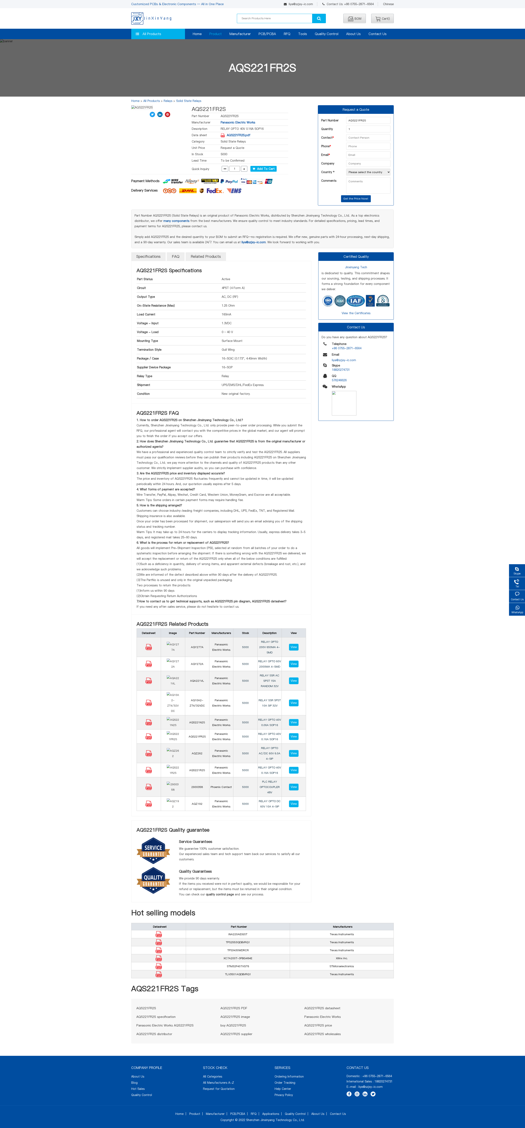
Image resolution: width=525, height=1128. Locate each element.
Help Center (283, 1089)
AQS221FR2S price (318, 1025)
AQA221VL (197, 681)
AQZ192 (197, 804)
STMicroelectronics (342, 966)
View (294, 647)
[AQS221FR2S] (149, 738)
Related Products (206, 256)
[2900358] (149, 789)
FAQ (175, 256)
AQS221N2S (197, 722)
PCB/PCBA (267, 34)
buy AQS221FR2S (233, 1025)
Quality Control (326, 34)
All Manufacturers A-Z (218, 1083)
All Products (152, 34)
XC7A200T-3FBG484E (238, 958)
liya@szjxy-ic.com (301, 4)
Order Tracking (285, 1083)
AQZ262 (197, 753)
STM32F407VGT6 (238, 966)
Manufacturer (240, 34)
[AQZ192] (149, 806)
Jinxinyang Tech (356, 267)
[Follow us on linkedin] (365, 1093)
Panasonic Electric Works (238, 122)
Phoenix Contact (221, 787)
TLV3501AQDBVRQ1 (238, 974)
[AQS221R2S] (149, 772)
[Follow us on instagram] (357, 1093)
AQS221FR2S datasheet (322, 1008)
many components (176, 221)
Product (215, 34)
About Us (353, 34)
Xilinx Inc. (342, 958)
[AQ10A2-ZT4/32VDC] (149, 705)
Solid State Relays (188, 101)
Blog (134, 1083)
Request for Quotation (219, 1089)
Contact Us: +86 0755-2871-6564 (350, 4)
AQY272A (197, 664)
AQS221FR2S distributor (154, 1034)
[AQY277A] (149, 649)
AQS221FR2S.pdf (238, 135)
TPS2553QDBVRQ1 (238, 942)
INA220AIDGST (237, 934)
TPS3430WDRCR (238, 950)
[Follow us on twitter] (373, 1093)
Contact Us (378, 34)
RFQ (287, 34)
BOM (358, 19)
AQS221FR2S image (235, 1017)
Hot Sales (138, 1089)
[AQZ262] (149, 755)
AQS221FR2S (197, 736)
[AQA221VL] (149, 683)
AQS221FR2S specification (156, 1017)
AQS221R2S (197, 770)
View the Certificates (356, 313)
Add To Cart (265, 169)
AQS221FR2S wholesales (322, 1034)
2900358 (197, 787)
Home (197, 34)
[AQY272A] (149, 666)
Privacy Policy (284, 1095)
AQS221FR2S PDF (233, 1008)
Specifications (148, 256)
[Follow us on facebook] (349, 1093)
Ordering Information (289, 1076)
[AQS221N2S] (149, 724)
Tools (302, 34)
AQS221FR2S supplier (236, 1034)
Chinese (388, 4)
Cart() (386, 19)
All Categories (212, 1076)
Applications (270, 1114)
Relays (168, 101)
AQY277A (197, 647)
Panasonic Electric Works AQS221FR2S (165, 1025)
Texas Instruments (342, 934)
